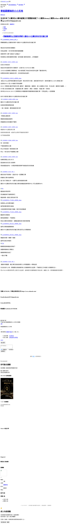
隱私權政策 (44, 505)
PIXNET (25, 505)
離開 (8, 522)
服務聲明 (49, 505)
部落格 (5, 28)
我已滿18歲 (3, 522)
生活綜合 (11, 335)
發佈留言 (3, 351)
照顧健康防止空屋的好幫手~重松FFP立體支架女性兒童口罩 (25, 36)
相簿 (4, 27)
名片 (4, 30)
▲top (2, 340)
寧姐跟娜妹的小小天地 (12, 11)
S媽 (1, 323)
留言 (11, 331)
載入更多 (3, 342)
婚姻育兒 (12, 24)
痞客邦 (8, 331)
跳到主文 (3, 14)
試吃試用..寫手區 (13, 337)
